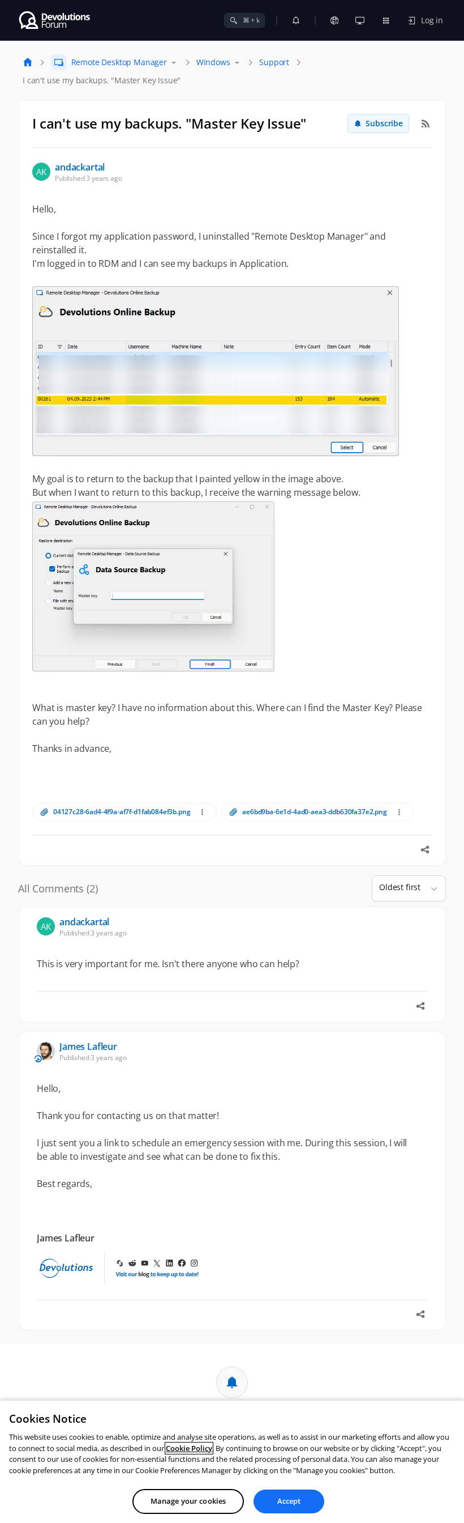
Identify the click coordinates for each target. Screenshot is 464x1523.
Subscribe (384, 123)
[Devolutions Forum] (55, 20)
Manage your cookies (188, 1501)
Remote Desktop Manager (119, 62)
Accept (289, 1501)
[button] (429, 888)
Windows (213, 62)
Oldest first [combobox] (399, 887)
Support (274, 62)
